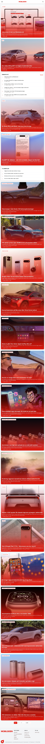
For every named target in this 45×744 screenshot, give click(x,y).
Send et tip (37, 732)
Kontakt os (26, 734)
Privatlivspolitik (27, 737)
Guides (15, 737)
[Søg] (43, 2)
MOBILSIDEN (22, 1)
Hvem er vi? (26, 732)
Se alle (41, 74)
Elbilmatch (16, 739)
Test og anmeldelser (18, 734)
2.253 (27, 722)
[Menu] (2, 1)
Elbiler (15, 735)
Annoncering (26, 735)
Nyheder (15, 732)
